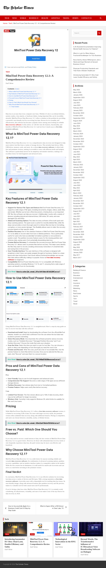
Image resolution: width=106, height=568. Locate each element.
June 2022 (76, 185)
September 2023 (78, 147)
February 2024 (78, 134)
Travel (66, 18)
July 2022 (76, 183)
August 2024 (77, 121)
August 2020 (77, 242)
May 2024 (76, 126)
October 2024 (78, 116)
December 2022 (78, 170)
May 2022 (76, 188)
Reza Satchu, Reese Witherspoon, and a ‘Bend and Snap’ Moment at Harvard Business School (86, 62)
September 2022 (78, 178)
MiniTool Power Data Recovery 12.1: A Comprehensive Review (40, 541)
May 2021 (76, 219)
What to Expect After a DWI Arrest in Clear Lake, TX (51, 507)
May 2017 (76, 255)
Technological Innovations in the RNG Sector (65, 541)
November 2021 (78, 203)
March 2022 (77, 193)
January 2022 (77, 198)
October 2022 (78, 175)
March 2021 (77, 224)
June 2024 (76, 123)
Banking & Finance (79, 270)
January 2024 (77, 136)
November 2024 (78, 113)
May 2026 (76, 90)
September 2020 (78, 240)
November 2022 (78, 172)
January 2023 (77, 167)
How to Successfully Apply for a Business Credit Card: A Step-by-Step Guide (19, 508)
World (23, 18)
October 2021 (78, 206)
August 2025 (77, 100)
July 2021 (76, 214)
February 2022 (78, 196)
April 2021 (76, 221)
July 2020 (76, 245)
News (14, 18)
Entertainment (78, 278)
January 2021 (77, 229)
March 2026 (77, 92)
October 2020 (78, 237)
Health (44, 18)
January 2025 (77, 110)
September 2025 (78, 97)
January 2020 (77, 252)
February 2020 (78, 250)
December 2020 (78, 232)
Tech (7, 18)
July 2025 (76, 103)
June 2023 (76, 154)
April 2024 (76, 128)
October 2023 (78, 144)
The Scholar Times (21, 564)
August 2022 (77, 180)
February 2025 (78, 108)
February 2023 (78, 165)
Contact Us (86, 18)
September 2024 (78, 118)
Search (99, 33)
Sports (75, 18)
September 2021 (78, 209)
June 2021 (76, 216)
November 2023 (78, 141)
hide (17, 89)
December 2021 (78, 201)
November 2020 (78, 234)
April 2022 (76, 190)
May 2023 (76, 157)
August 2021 (77, 211)
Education (76, 275)
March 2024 (77, 131)
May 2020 (76, 247)
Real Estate (77, 293)
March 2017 (77, 258)
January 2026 (77, 95)
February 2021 (78, 227)
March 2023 (77, 162)
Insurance (76, 283)
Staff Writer (9, 83)
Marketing (76, 288)
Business (33, 18)
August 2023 (77, 149)
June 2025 (76, 105)
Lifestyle (55, 18)
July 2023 (76, 152)
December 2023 (78, 139)
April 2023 (76, 159)
